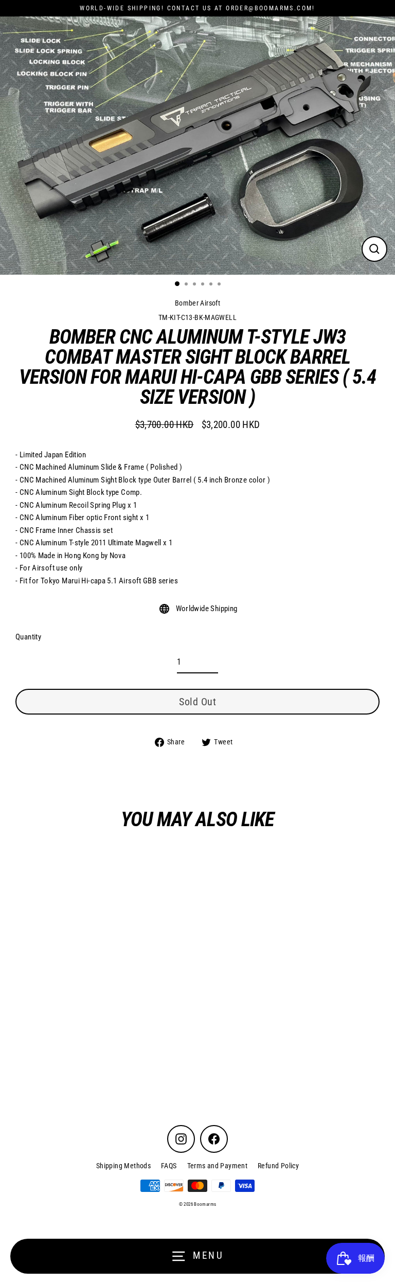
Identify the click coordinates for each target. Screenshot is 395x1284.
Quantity (28, 636)
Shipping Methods (123, 1166)
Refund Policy (278, 1166)
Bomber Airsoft (197, 303)
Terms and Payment (217, 1166)
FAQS (169, 1166)
